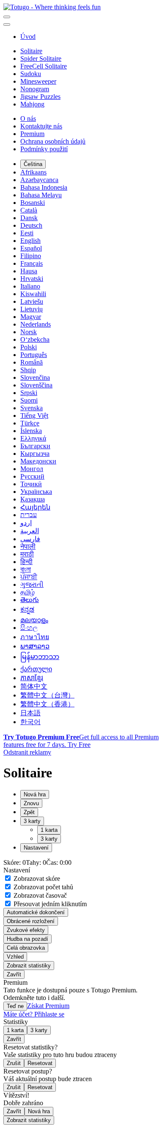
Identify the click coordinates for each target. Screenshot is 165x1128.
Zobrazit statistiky (29, 965)
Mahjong (32, 104)
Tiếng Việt (34, 415)
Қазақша (32, 499)
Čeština (33, 164)
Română (31, 362)
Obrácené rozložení (31, 921)
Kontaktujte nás (41, 126)
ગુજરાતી (32, 584)
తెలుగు (29, 599)
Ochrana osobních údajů (52, 141)
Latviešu (31, 301)
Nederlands (35, 324)
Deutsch (31, 225)
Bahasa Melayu (41, 195)
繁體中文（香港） (47, 704)
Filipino (30, 255)
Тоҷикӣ (31, 484)
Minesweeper (38, 81)
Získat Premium (48, 1005)
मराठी (27, 554)
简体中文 (33, 686)
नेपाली (28, 546)
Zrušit (14, 1063)
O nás (28, 118)
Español (31, 248)
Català (28, 210)
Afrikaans (33, 172)
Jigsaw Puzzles (40, 96)
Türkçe (29, 423)
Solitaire (31, 50)
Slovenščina (36, 385)
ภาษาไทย (34, 636)
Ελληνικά (33, 438)
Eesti (26, 233)
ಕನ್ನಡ (27, 609)
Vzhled (15, 957)
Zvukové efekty (26, 930)
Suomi (29, 400)
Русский (32, 476)
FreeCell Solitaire (43, 66)
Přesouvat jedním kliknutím (49, 903)
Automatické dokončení (36, 912)
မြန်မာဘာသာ (39, 656)
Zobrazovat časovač (39, 895)
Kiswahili (33, 293)
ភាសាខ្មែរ (31, 677)
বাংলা (25, 569)
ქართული (36, 669)
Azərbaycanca (39, 179)
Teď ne (15, 1006)
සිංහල (29, 627)
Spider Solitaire (40, 58)
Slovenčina (35, 377)
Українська (36, 491)
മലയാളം (34, 620)
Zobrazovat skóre (36, 878)
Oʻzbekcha (35, 339)
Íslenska (31, 430)
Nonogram (34, 89)
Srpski (28, 392)
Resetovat (40, 1063)
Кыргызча (35, 453)
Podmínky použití (44, 149)
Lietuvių (31, 309)
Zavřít (14, 974)
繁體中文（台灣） (47, 695)
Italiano (30, 286)
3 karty (49, 839)
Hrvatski (31, 278)
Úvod (28, 36)
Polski (28, 347)
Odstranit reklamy (27, 752)
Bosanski (32, 202)
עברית (28, 514)
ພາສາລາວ (35, 646)
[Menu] (6, 17)
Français (31, 263)
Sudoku (30, 73)
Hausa (28, 271)
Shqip (28, 369)
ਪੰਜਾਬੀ (28, 576)
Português (33, 354)
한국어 (30, 721)
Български (35, 446)
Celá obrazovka (26, 948)
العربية (29, 530)
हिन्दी (26, 561)
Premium (32, 133)
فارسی (30, 538)
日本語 (30, 713)
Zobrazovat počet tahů (42, 887)
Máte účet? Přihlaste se (33, 1014)
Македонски (38, 461)
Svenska (31, 407)
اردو (26, 522)
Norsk (28, 331)
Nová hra (39, 1111)
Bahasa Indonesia (43, 187)
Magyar (30, 316)
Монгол (31, 468)
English (30, 240)
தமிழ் (27, 592)
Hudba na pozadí (27, 939)
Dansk (29, 217)
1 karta (49, 830)
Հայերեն (35, 507)
